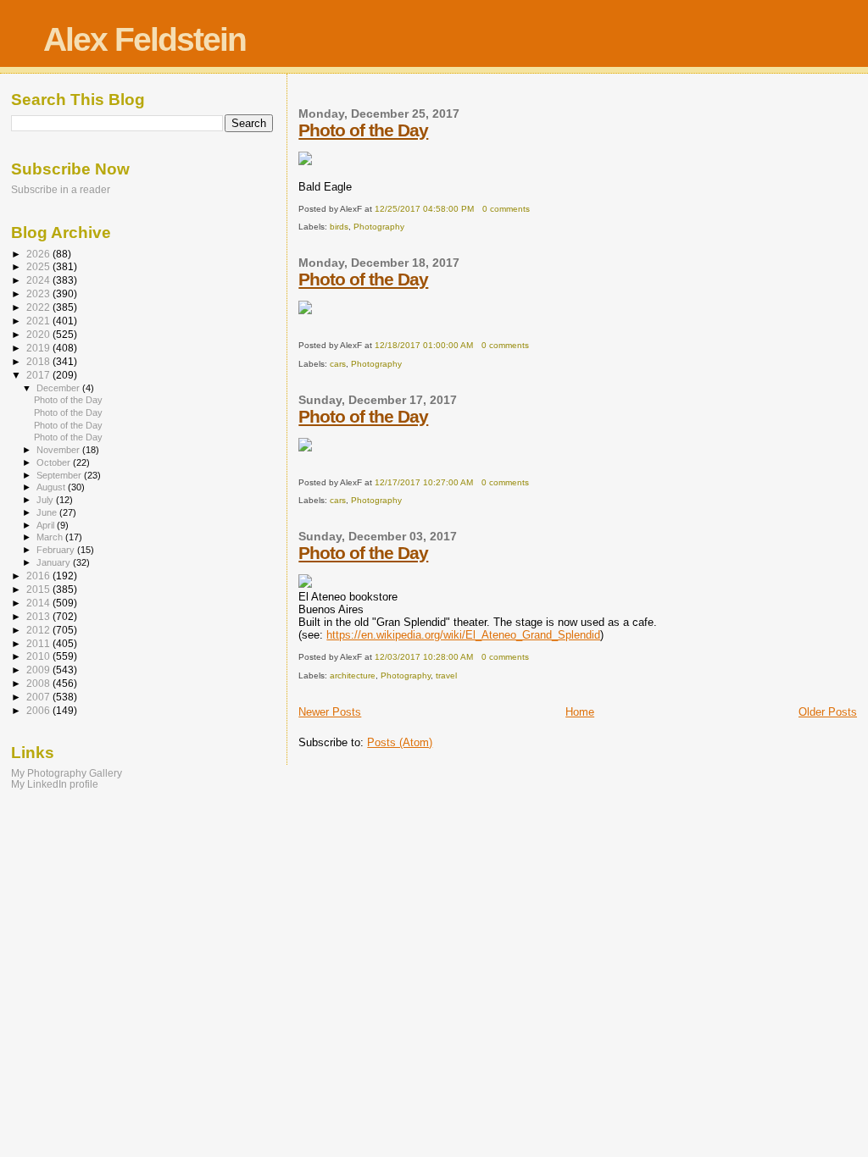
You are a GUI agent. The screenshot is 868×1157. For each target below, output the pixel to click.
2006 (39, 710)
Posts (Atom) (399, 742)
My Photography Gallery (66, 772)
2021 (39, 320)
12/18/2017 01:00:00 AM (424, 345)
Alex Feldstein (144, 39)
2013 (39, 616)
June (47, 512)
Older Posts (827, 712)
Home (579, 712)
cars (338, 363)
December (59, 388)
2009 (39, 669)
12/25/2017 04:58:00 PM (424, 208)
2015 (39, 589)
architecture (353, 675)
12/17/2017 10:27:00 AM (424, 482)
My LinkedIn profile (54, 783)
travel (446, 675)
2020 (39, 334)
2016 (39, 575)
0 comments (506, 208)
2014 (39, 602)
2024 (39, 279)
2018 (39, 361)
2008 (39, 683)
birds (339, 226)
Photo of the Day (363, 130)
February (56, 550)
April (46, 525)
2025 (39, 266)
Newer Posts (329, 712)
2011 (39, 643)
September (60, 475)
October (54, 462)
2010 (39, 656)
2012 (39, 629)
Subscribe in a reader (60, 190)
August (52, 487)
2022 (39, 307)
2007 (39, 696)
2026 (39, 253)
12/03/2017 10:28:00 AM (424, 657)
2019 (39, 347)
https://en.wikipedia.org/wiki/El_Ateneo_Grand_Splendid (463, 634)
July (46, 500)
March (50, 537)
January (54, 562)
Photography (378, 226)
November (59, 450)
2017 (39, 374)
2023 (39, 293)
